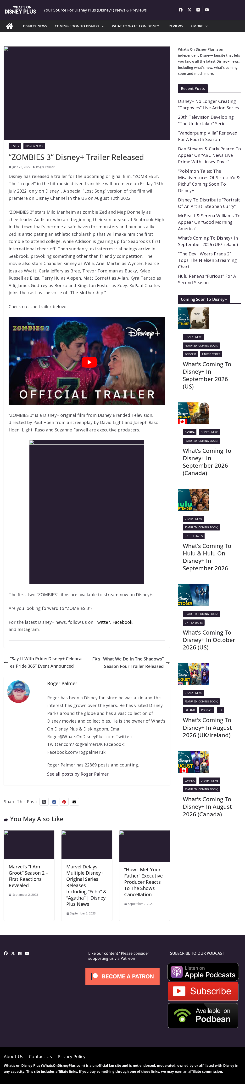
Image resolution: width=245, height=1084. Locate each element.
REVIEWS (176, 26)
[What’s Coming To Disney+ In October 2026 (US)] (193, 588)
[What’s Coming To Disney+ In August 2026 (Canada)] (193, 755)
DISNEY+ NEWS (35, 26)
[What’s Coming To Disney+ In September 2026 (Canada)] (193, 406)
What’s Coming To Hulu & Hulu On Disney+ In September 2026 (207, 557)
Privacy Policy (71, 1056)
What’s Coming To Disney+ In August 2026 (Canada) (207, 806)
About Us (13, 1056)
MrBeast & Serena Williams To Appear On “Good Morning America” (209, 222)
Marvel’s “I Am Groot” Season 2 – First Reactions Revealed (28, 876)
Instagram (28, 629)
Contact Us (40, 1056)
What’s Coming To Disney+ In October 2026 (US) (209, 639)
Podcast (190, 354)
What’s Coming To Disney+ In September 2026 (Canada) (207, 462)
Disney (15, 146)
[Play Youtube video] (89, 362)
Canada (190, 432)
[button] (102, 26)
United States (211, 354)
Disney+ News (34, 146)
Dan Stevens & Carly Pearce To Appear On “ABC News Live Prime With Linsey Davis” (209, 155)
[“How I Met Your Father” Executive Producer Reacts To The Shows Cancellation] (144, 834)
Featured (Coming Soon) (201, 345)
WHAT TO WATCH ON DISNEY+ (136, 26)
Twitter (102, 622)
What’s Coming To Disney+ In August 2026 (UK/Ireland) (207, 727)
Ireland (190, 710)
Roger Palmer (45, 167)
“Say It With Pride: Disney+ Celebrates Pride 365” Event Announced (46, 662)
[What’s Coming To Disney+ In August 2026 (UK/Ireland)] (193, 667)
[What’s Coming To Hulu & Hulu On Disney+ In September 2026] (193, 492)
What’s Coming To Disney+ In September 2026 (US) (207, 375)
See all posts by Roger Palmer (78, 774)
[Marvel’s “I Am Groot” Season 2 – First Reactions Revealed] (29, 834)
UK (220, 710)
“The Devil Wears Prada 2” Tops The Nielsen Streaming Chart (207, 260)
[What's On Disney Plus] (9, 26)
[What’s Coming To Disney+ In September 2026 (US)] (193, 311)
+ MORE (196, 26)
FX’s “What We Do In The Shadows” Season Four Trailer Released (128, 662)
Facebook (122, 622)
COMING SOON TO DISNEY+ (77, 26)
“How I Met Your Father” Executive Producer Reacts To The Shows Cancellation (143, 882)
